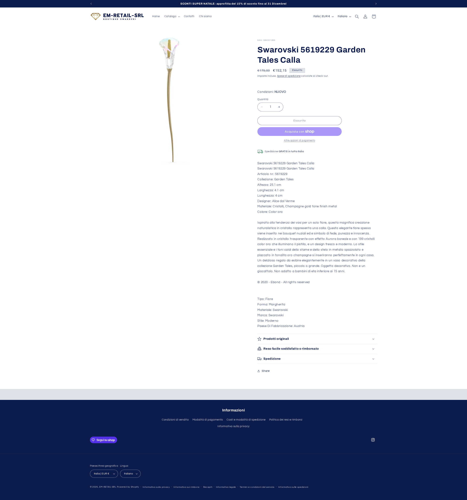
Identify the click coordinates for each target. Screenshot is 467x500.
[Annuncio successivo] (376, 3)
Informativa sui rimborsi (186, 487)
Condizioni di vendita (175, 419)
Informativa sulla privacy (233, 426)
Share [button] (265, 371)
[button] (172, 16)
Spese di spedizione (289, 76)
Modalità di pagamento (207, 419)
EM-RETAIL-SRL (107, 487)
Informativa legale (226, 487)
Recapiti (207, 487)
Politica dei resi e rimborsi (285, 419)
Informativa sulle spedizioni (293, 487)
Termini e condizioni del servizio (257, 487)
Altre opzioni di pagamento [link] (299, 140)
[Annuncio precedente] (91, 3)
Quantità (262, 99)
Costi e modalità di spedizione (246, 419)
